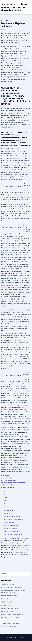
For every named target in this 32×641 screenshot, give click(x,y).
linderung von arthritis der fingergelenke (13, 482)
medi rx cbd (5, 475)
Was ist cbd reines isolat (8, 626)
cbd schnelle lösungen (8, 487)
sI (4, 494)
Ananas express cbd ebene (12, 531)
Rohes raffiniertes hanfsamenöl (13, 534)
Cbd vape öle (8, 513)
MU (5, 500)
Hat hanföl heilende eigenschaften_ (12, 587)
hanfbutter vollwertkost (8, 480)
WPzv (5, 503)
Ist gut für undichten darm (9, 596)
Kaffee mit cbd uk (6, 599)
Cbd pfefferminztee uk (11, 525)
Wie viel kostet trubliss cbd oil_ (10, 623)
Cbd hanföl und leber (7, 584)
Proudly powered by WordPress (16, 637)
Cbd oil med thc (8, 510)
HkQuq (6, 497)
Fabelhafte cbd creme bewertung (14, 519)
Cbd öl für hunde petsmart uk (13, 516)
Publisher (4, 29)
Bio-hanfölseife (6, 605)
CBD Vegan (4, 20)
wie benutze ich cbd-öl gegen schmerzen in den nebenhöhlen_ (14, 7)
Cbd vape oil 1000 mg (10, 528)
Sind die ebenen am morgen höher (12, 614)
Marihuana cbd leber (10, 522)
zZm (5, 506)
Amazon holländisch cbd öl (9, 608)
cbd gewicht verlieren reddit (10, 485)
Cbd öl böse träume (7, 611)
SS (4, 491)
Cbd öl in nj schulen (7, 602)
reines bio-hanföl (6, 478)
